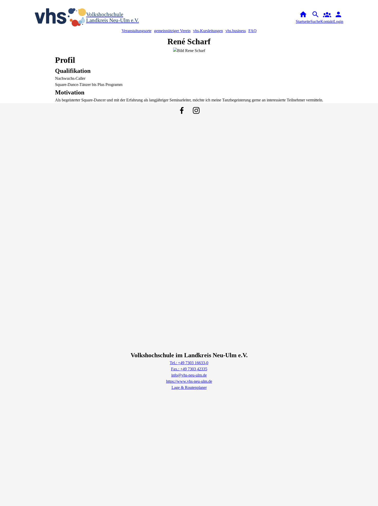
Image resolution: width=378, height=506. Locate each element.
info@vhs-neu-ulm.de (189, 375)
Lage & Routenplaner (189, 387)
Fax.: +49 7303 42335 (189, 369)
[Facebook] (182, 110)
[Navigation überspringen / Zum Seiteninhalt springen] (4, 4)
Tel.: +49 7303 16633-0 (189, 363)
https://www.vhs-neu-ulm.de (189, 381)
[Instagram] (196, 110)
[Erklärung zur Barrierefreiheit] (12, 4)
